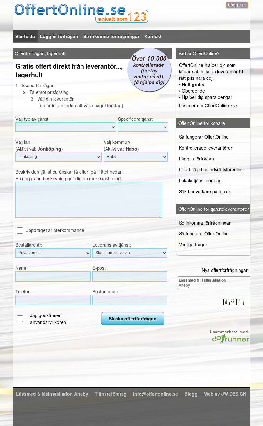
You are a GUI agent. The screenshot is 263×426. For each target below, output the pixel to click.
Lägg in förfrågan (59, 36)
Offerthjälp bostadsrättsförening (211, 169)
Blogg (191, 393)
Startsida (25, 36)
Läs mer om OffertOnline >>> (208, 105)
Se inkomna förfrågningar (111, 36)
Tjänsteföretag (111, 393)
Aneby (202, 282)
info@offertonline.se (155, 393)
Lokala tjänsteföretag (200, 180)
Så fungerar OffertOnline (204, 137)
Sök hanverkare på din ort (205, 191)
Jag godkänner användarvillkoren (48, 318)
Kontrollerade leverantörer (205, 147)
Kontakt (153, 36)
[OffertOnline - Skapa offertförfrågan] (131, 12)
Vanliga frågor (193, 244)
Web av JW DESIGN (225, 393)
